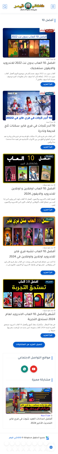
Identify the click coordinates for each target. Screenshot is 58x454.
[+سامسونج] (35, 443)
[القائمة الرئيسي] (53, 6)
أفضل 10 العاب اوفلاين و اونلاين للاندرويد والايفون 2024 (33, 191)
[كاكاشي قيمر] (29, 6)
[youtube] (33, 369)
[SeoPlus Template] (47, 438)
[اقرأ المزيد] (48, 84)
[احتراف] (46, 443)
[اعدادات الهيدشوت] (40, 443)
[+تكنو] (6, 443)
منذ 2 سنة (45, 416)
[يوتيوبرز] (15, 449)
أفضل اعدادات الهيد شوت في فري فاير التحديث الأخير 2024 (30, 421)
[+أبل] (12, 443)
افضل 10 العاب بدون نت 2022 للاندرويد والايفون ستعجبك (29, 66)
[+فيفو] (43, 449)
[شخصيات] (20, 449)
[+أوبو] (18, 443)
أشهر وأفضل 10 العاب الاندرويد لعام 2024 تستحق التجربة (30, 317)
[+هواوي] (23, 443)
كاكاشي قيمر (15, 438)
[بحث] (5, 6)
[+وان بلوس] (37, 449)
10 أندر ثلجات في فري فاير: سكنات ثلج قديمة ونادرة (30, 128)
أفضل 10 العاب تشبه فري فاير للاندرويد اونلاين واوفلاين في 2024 (32, 254)
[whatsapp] (24, 369)
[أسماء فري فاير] (32, 449)
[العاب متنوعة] (9, 449)
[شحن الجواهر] (26, 449)
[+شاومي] (29, 443)
